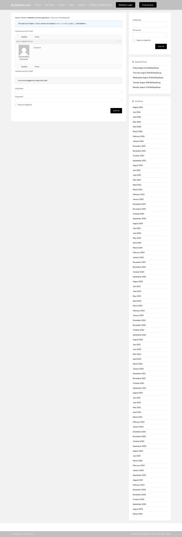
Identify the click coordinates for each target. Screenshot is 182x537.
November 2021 (139, 378)
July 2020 (137, 456)
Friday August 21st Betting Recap (146, 68)
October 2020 (138, 441)
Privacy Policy (143, 534)
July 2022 (137, 344)
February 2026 (139, 136)
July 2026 (137, 112)
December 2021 (139, 373)
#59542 (118, 41)
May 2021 (137, 407)
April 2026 (137, 127)
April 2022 (137, 359)
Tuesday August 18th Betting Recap (147, 82)
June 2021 (137, 402)
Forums (23, 18)
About (169, 534)
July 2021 (137, 398)
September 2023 (139, 277)
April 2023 (137, 301)
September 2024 (139, 218)
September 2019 (139, 475)
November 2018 (139, 495)
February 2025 (139, 194)
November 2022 (139, 325)
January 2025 (138, 199)
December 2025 (139, 146)
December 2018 (139, 490)
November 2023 (139, 267)
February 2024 (139, 252)
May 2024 (137, 238)
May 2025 (137, 180)
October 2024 (138, 214)
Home (17, 18)
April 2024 (137, 243)
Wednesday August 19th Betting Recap (148, 77)
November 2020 (139, 436)
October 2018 (138, 499)
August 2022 (138, 340)
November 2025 (139, 151)
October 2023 (138, 272)
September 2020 (139, 446)
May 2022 (137, 354)
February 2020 (139, 465)
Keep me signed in (25, 105)
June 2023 (137, 291)
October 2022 (138, 330)
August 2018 (138, 509)
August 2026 (138, 107)
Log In (116, 111)
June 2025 (137, 175)
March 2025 (137, 189)
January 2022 (138, 369)
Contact (134, 534)
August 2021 (138, 393)
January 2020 (138, 470)
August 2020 (138, 451)
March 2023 (137, 306)
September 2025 (139, 160)
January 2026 (138, 141)
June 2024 (137, 233)
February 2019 (139, 485)
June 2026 (137, 117)
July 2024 (137, 228)
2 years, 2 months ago (63, 23)
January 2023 (138, 315)
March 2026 (137, 131)
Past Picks (161, 534)
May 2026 (137, 122)
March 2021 (137, 417)
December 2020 (139, 432)
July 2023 (137, 286)
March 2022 (137, 364)
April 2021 (137, 412)
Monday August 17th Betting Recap (147, 87)
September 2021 (139, 388)
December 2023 (139, 262)
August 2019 (138, 480)
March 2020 (137, 461)
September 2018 (139, 504)
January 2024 (138, 257)
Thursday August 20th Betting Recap (147, 73)
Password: (19, 97)
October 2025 (138, 156)
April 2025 (137, 185)
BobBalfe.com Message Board (38, 18)
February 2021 (139, 422)
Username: (19, 88)
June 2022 (137, 349)
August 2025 (138, 165)
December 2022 (139, 320)
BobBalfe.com (21, 5)
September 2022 (139, 335)
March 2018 (137, 514)
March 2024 (137, 248)
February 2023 (139, 311)
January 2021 (138, 427)
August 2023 (138, 281)
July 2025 (137, 170)
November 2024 (139, 209)
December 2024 (139, 204)
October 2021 (138, 383)
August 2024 (138, 223)
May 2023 (137, 296)
